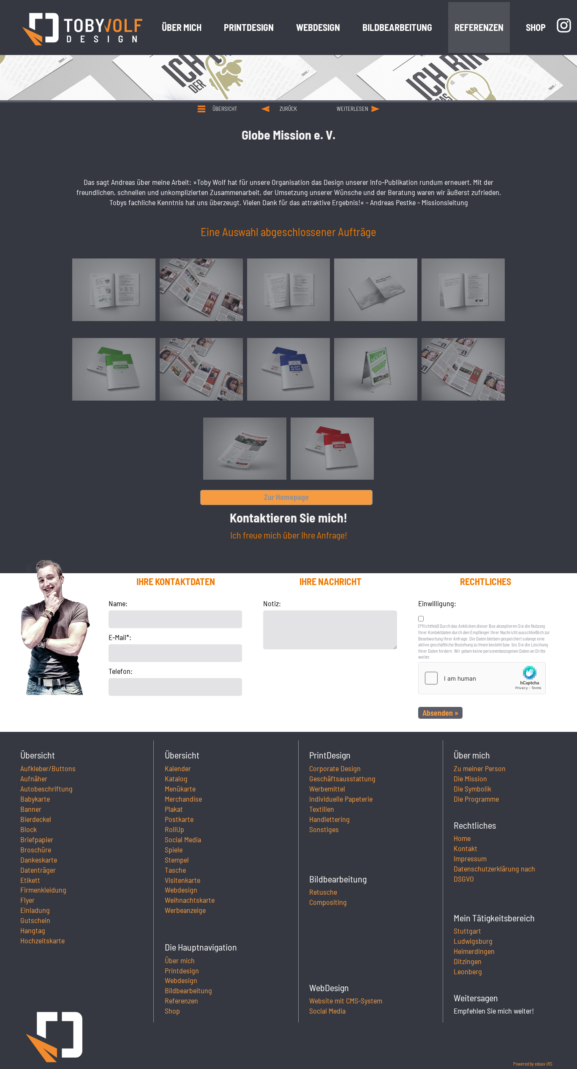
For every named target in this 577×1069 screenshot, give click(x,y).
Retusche (323, 891)
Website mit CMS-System (345, 1000)
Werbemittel (327, 788)
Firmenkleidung (43, 889)
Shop (172, 1010)
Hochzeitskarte (42, 940)
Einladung (35, 910)
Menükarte (180, 788)
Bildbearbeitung (188, 990)
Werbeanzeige (185, 910)
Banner (30, 808)
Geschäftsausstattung (342, 778)
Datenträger (38, 869)
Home (462, 838)
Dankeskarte (38, 859)
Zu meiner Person (480, 768)
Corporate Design (335, 768)
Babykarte (35, 798)
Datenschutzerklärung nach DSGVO (494, 873)
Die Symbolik (472, 788)
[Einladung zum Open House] (375, 369)
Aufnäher (33, 778)
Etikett (30, 880)
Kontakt (465, 848)
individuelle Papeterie (341, 798)
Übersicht (224, 108)
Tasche (175, 869)
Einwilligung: (437, 603)
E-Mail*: (120, 637)
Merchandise (183, 798)
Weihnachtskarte (190, 899)
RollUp (174, 829)
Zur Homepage (286, 497)
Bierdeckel (35, 819)
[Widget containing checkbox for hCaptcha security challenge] (482, 678)
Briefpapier (36, 839)
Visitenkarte (182, 880)
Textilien (321, 808)
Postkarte (179, 819)
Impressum (470, 858)
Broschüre (35, 849)
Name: (118, 603)
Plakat (174, 808)
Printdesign (182, 970)
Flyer (27, 899)
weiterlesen (352, 108)
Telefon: (121, 671)
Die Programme (476, 798)
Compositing (328, 902)
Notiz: (272, 603)
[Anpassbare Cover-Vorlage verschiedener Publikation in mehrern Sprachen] (113, 369)
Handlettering (329, 819)
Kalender (178, 768)
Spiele (173, 849)
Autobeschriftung (46, 788)
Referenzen (181, 1000)
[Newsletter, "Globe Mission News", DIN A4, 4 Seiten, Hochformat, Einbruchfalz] (201, 289)
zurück (288, 108)
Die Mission (470, 778)
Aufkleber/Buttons (48, 768)
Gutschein (35, 920)
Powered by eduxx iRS (533, 1063)
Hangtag (32, 930)
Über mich (180, 960)
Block (28, 829)
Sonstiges (324, 829)
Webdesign (181, 889)
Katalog (176, 778)
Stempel (177, 859)
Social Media (183, 839)
